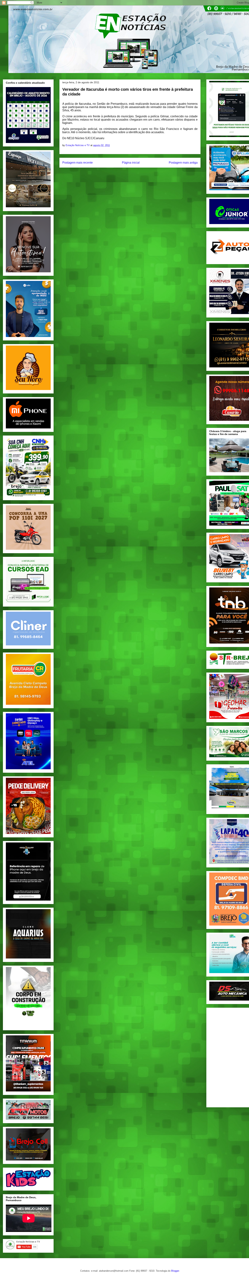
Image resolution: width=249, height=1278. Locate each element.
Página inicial (131, 162)
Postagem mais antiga (183, 162)
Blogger (175, 1270)
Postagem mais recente (77, 162)
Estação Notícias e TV (78, 145)
